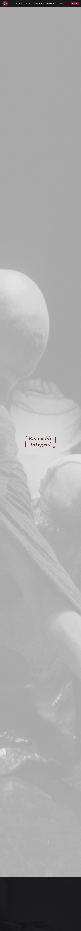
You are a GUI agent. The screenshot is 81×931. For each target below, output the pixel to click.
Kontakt (74, 3)
